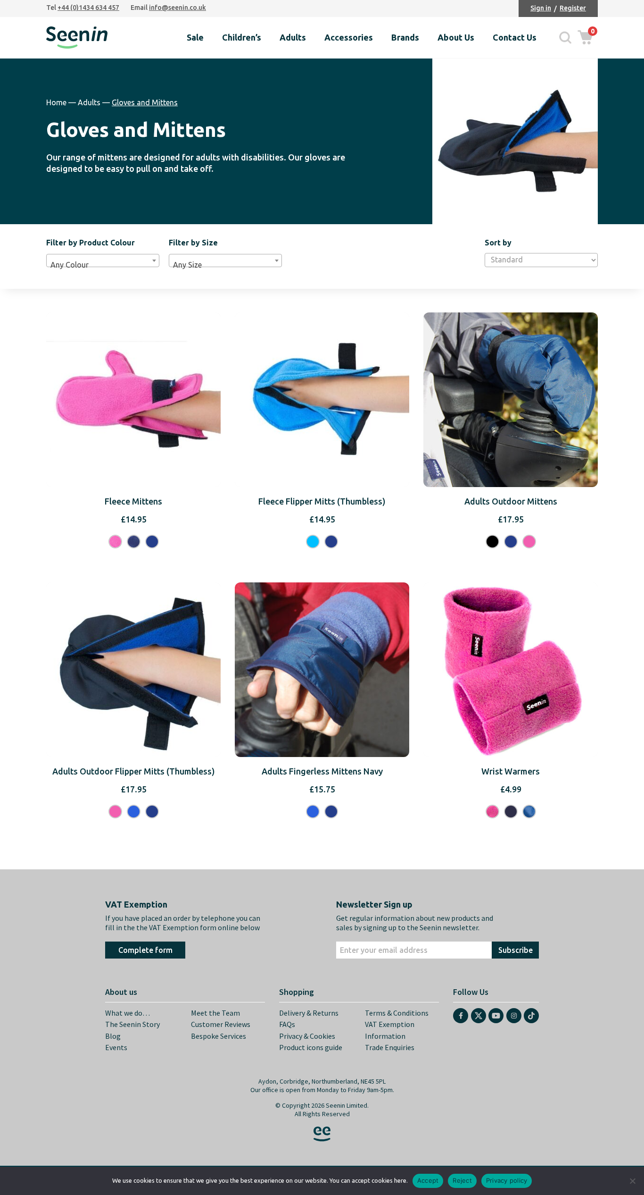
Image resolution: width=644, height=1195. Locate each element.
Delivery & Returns (309, 1013)
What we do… (127, 1013)
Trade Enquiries (389, 1047)
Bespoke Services (218, 1036)
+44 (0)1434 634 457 (88, 7)
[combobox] (102, 260)
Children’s (241, 37)
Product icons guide (310, 1047)
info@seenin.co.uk (177, 7)
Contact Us (515, 37)
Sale (195, 37)
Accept (428, 1180)
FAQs (287, 1024)
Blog (113, 1036)
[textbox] (103, 264)
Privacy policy (507, 1180)
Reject (462, 1180)
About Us (456, 37)
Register (573, 8)
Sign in (540, 8)
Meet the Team (215, 1013)
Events (116, 1047)
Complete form (145, 950)
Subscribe (515, 950)
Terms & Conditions (397, 1013)
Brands (405, 37)
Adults (293, 37)
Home (56, 102)
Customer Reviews (220, 1024)
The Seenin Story (132, 1024)
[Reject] (632, 1181)
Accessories (348, 37)
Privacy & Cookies (307, 1036)
